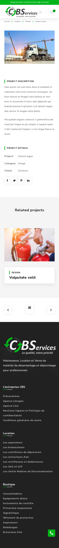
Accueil (7, 21)
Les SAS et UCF (13, 466)
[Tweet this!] (14, 180)
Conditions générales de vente (22, 420)
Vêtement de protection (18, 517)
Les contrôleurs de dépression (22, 452)
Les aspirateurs (13, 442)
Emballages (10, 527)
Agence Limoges (13, 401)
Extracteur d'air (12, 532)
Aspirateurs (10, 522)
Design (28, 21)
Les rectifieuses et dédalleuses (23, 461)
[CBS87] (21, 12)
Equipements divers (15, 498)
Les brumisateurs (14, 447)
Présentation (11, 396)
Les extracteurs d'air (16, 457)
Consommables (12, 493)
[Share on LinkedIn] (28, 180)
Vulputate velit (22, 277)
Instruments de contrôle (18, 503)
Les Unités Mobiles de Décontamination (28, 471)
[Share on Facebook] (7, 180)
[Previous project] (8, 310)
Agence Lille (11, 406)
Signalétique (11, 513)
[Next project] (51, 310)
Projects (18, 21)
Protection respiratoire (17, 508)
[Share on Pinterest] (21, 180)
